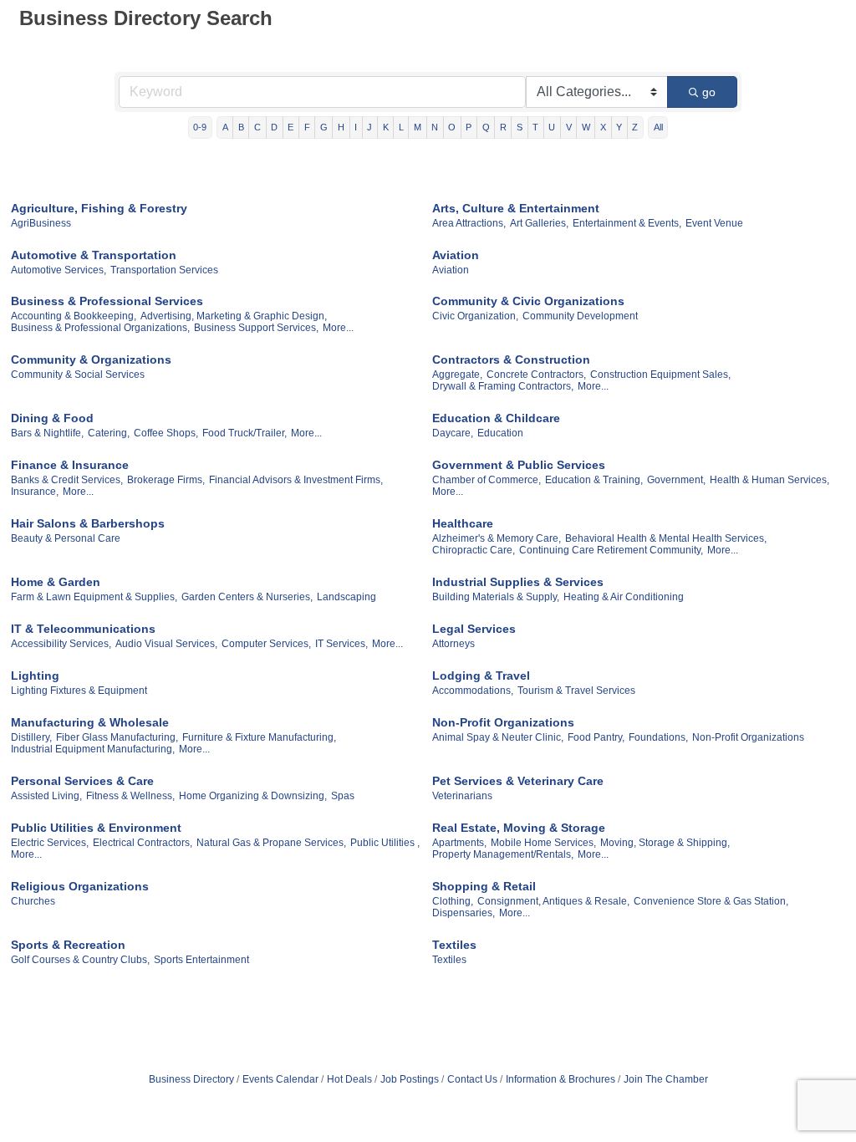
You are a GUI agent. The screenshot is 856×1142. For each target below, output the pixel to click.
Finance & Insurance (70, 465)
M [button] (417, 127)
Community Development (580, 316)
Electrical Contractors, (142, 843)
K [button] (386, 127)
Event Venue (714, 223)
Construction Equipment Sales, (660, 374)
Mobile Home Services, (543, 843)
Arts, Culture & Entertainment (515, 208)
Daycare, (452, 433)
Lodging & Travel (481, 675)
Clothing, (452, 901)
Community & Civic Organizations (528, 301)
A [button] (225, 127)
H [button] (341, 127)
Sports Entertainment (201, 960)
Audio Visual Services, (166, 644)
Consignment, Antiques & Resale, (553, 901)
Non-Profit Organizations (503, 722)
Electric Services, (50, 843)
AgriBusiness (41, 223)
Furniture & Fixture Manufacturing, (259, 737)
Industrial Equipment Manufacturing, (93, 749)
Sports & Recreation (68, 944)
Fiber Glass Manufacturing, (117, 737)
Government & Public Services (518, 465)
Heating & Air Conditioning (623, 597)
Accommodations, (472, 690)
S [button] (519, 127)
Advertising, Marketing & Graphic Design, (233, 316)
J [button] (369, 127)
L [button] (401, 127)
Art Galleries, (539, 223)
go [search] (709, 92)
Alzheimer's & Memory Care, (496, 538)
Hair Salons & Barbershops (88, 523)
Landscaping (346, 597)
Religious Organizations (80, 886)
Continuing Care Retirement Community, (611, 550)
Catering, (109, 433)
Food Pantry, (596, 737)
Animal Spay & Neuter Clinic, (497, 737)
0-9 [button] (199, 127)
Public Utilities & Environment (96, 827)
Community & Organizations (91, 359)
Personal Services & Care (82, 781)
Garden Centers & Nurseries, (247, 597)
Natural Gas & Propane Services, (271, 843)
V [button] (569, 127)
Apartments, (459, 843)
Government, (676, 480)
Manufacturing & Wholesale (90, 722)
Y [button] (619, 127)
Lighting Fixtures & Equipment (79, 690)
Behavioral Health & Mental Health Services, (666, 538)
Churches (33, 901)
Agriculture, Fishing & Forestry (99, 208)
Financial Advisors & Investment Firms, (296, 480)
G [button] (324, 127)
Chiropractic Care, (473, 550)
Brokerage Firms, (166, 480)
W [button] (586, 127)
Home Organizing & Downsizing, (253, 796)
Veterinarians (462, 796)
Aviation (455, 255)
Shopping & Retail (484, 886)
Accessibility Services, (61, 644)
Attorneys (453, 644)
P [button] (468, 127)
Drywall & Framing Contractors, (502, 386)
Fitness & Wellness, (130, 796)
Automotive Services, (58, 270)
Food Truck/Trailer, (244, 433)
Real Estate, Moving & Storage (518, 827)
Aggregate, (457, 374)
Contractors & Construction (511, 359)
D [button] (274, 127)
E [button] (290, 127)
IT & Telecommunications (83, 628)
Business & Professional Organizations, (100, 328)
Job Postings (409, 1079)
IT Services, (341, 644)
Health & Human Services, (769, 480)
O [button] (452, 127)
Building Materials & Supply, (495, 597)
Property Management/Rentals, (502, 854)
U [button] (551, 127)
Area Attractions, (469, 223)
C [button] (257, 127)
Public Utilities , (385, 843)
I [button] (355, 127)
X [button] (603, 127)
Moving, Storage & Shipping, (665, 843)
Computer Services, (266, 644)
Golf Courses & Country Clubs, (80, 960)
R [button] (503, 127)
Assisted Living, (46, 796)
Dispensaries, (463, 913)
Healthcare (462, 523)
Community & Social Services (78, 374)
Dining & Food (52, 418)
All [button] (658, 127)
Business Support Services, (256, 328)
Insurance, (35, 491)
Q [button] (486, 127)
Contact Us (472, 1079)
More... (338, 328)
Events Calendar (280, 1079)
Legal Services (474, 628)
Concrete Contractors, (536, 374)
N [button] (434, 127)
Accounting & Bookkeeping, (73, 316)
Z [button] (635, 127)
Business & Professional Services (107, 301)
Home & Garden (55, 582)
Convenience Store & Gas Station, (711, 901)
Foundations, (658, 737)
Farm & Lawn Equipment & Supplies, (94, 597)
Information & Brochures (560, 1079)
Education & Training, (594, 480)
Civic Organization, (475, 316)
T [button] (535, 127)
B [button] (241, 127)
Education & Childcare (496, 418)
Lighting (35, 675)
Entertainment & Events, (627, 223)
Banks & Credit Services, (67, 480)
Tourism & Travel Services (576, 690)
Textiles (454, 944)
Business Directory (191, 1079)
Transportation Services (164, 270)
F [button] (307, 127)
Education (500, 433)
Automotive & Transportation (93, 255)
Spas (342, 796)
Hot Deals (349, 1079)
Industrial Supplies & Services (518, 582)
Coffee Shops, (166, 433)
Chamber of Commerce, (486, 480)
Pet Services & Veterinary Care (518, 781)
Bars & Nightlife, (47, 433)
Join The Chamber (666, 1079)
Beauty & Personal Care (65, 538)
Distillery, (31, 737)
